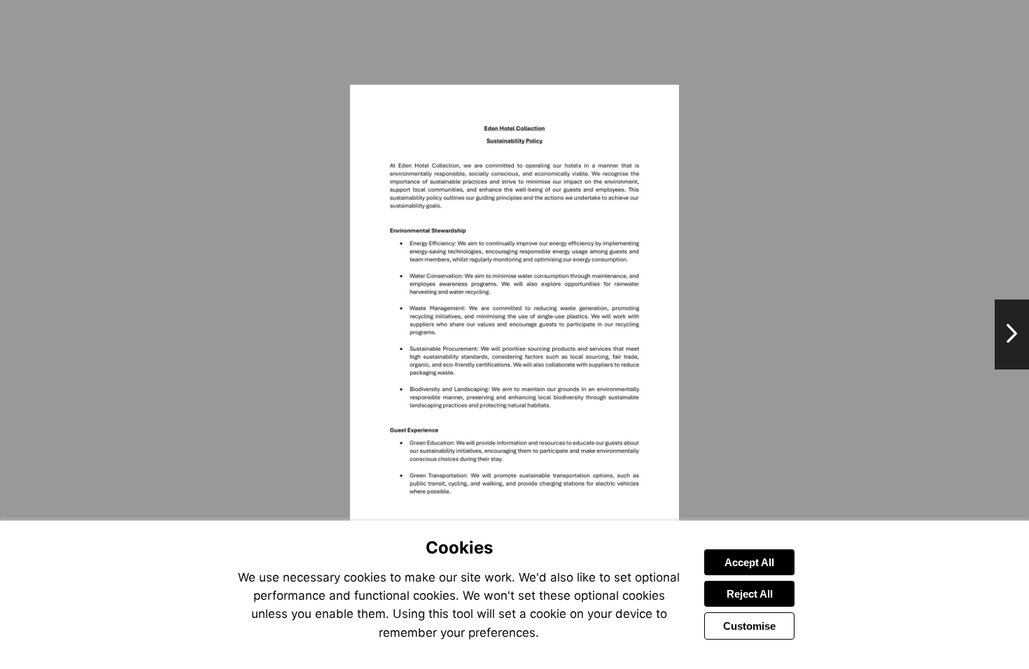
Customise (749, 626)
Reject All (750, 594)
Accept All (749, 562)
